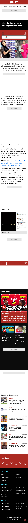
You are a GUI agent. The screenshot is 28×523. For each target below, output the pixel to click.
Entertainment (7, 6)
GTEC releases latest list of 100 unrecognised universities (17, 410)
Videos (16, 334)
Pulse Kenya (4, 506)
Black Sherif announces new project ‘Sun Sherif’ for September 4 (16, 428)
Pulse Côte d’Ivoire (19, 507)
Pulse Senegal (20, 503)
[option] (8, 336)
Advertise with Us (5, 491)
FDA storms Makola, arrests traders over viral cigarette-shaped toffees (16, 419)
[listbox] (14, 336)
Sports (11, 398)
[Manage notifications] (25, 520)
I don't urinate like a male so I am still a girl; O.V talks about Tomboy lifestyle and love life (13, 163)
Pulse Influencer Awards (20, 494)
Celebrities (13, 6)
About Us (3, 487)
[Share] (25, 33)
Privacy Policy (20, 487)
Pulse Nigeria (5, 503)
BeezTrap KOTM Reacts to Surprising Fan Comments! (7, 339)
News (10, 416)
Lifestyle (11, 407)
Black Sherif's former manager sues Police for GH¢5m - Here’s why (17, 446)
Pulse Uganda (5, 509)
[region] (14, 336)
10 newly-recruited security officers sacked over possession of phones (17, 437)
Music (4, 334)
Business (18, 477)
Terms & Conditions (4, 495)
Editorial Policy (20, 490)
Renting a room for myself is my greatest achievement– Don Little (20, 340)
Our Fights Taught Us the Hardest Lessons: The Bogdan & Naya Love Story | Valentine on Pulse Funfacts (14, 318)
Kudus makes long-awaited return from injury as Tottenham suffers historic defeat (17, 402)
